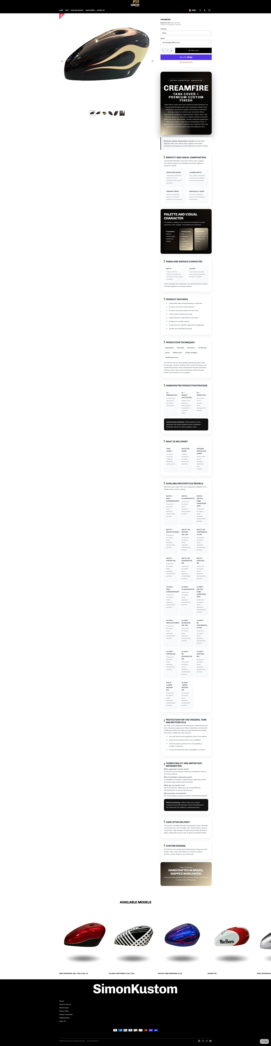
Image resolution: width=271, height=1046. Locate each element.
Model (162, 38)
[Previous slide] (61, 61)
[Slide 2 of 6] (98, 113)
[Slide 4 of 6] (110, 113)
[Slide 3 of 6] (104, 113)
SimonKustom (68, 1041)
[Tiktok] (206, 1041)
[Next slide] (153, 61)
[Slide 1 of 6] (92, 113)
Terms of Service (65, 1004)
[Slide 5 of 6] (116, 113)
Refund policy (64, 1008)
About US (62, 1021)
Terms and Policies (92, 1041)
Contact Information (66, 1014)
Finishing (163, 29)
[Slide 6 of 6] (122, 113)
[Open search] (200, 10)
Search (61, 1001)
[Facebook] (199, 1041)
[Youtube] (210, 1041)
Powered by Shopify (79, 1041)
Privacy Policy (64, 1011)
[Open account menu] (204, 10)
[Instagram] (203, 1041)
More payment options (186, 62)
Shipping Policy (64, 1018)
